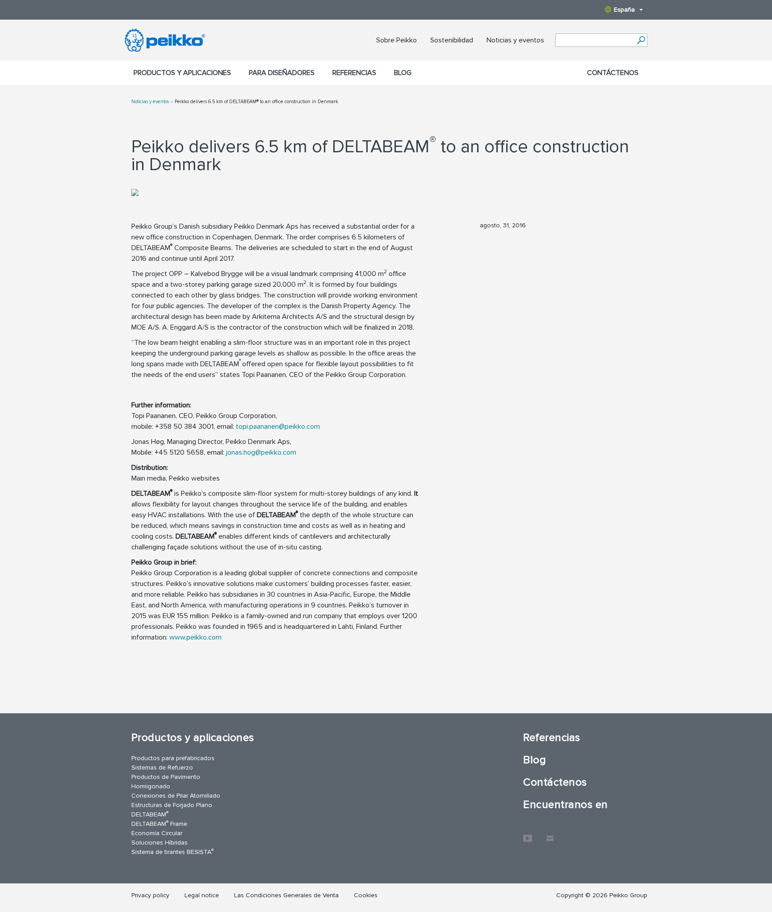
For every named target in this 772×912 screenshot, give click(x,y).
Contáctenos (612, 72)
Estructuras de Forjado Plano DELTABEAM (171, 809)
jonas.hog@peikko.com (261, 452)
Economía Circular (156, 833)
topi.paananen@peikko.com (278, 426)
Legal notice (202, 895)
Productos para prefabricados (172, 758)
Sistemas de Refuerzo (162, 767)
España (624, 9)
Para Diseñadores (282, 72)
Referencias (354, 72)
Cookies (366, 895)
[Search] (640, 40)
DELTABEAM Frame (159, 823)
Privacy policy (150, 895)
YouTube (527, 833)
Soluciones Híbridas (159, 842)
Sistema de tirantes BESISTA (172, 851)
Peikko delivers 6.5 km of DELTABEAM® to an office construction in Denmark (256, 102)
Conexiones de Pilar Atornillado (175, 795)
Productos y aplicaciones (182, 72)
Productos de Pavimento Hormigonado (165, 781)
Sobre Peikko (396, 40)
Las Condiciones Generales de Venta (286, 895)
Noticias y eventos (515, 40)
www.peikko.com (195, 637)
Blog (402, 72)
